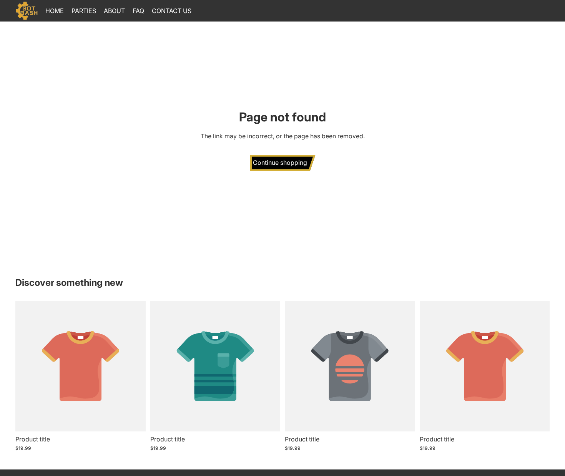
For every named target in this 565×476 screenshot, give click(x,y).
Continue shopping (280, 162)
